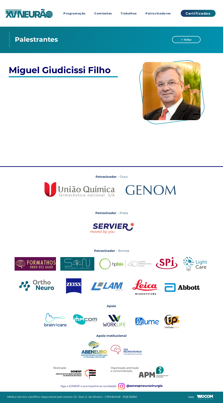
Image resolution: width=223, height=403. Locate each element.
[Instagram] (121, 386)
